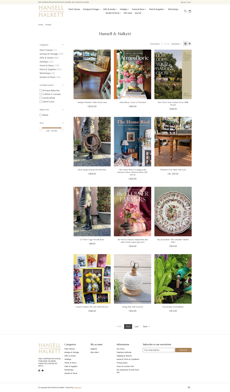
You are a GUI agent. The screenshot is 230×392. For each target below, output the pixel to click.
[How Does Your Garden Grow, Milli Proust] (173, 74)
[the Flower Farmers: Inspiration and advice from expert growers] (132, 211)
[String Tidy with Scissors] (132, 279)
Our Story (120, 349)
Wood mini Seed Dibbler (173, 307)
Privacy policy (122, 362)
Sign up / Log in (186, 2)
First (128, 326)
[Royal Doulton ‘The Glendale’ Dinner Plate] (173, 211)
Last (137, 326)
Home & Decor (47, 65)
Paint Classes (74, 9)
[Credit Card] (188, 387)
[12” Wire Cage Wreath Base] (92, 211)
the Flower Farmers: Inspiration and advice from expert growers (133, 240)
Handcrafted (49, 97)
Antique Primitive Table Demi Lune (92, 102)
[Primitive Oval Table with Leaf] (173, 141)
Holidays (44, 61)
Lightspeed (77, 387)
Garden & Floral (48, 77)
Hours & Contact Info (125, 366)
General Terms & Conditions (128, 359)
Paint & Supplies (48, 69)
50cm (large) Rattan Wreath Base (92, 169)
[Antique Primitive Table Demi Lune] (92, 74)
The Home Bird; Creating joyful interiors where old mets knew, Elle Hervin (133, 172)
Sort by (167, 44)
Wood (45, 115)
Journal (138, 13)
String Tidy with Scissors (132, 307)
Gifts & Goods (46, 57)
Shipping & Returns (124, 355)
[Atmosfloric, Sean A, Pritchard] (132, 74)
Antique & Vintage (49, 53)
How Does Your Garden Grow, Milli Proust (173, 103)
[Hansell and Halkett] (51, 11)
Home (40, 24)
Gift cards (128, 13)
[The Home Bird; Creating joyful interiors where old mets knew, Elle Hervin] (132, 141)
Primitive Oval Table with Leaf (173, 169)
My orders (95, 352)
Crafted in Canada (52, 94)
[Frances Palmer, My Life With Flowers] (92, 279)
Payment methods (124, 352)
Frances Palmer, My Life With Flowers (92, 307)
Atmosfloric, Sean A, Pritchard (132, 102)
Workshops (173, 9)
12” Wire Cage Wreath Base (92, 239)
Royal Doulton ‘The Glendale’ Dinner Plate (173, 240)
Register (94, 349)
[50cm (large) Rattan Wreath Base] (92, 141)
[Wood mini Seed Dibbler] (173, 279)
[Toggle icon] (185, 11)
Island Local (48, 101)
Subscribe (183, 350)
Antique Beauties (51, 90)
